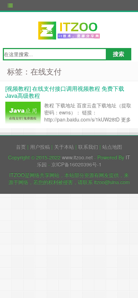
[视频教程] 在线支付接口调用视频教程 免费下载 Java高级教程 (64, 92)
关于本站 (64, 146)
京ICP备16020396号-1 (76, 164)
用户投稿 (40, 146)
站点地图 (112, 146)
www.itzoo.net (77, 157)
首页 (21, 146)
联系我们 (88, 146)
